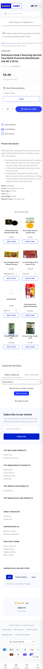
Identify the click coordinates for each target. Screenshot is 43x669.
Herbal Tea (8, 455)
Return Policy (9, 555)
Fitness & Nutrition (11, 458)
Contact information (22, 635)
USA (9, 577)
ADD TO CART (30, 109)
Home (3, 43)
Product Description (10, 143)
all (8, 43)
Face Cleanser (9, 473)
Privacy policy (7, 630)
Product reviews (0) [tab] (11, 375)
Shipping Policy (9, 552)
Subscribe (21, 436)
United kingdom (21, 577)
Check (21, 99)
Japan (33, 577)
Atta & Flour (8, 491)
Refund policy (19, 630)
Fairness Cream (9, 476)
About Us (7, 516)
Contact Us (8, 519)
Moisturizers (8, 470)
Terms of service (31, 630)
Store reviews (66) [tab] (31, 375)
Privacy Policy (9, 549)
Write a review (21, 393)
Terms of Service (10, 546)
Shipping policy (7, 635)
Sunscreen (8, 479)
